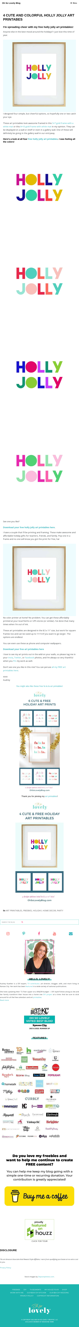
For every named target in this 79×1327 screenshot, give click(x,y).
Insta (10, 657)
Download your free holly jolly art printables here (29, 527)
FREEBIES (27, 910)
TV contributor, (34, 983)
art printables (51, 796)
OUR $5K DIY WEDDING (59, 1293)
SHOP (64, 1290)
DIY (25, 1290)
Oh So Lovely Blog (11, 3)
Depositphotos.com (46, 1276)
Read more (4, 1000)
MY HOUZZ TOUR (52, 1290)
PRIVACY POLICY (26, 1296)
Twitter (17, 657)
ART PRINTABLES (14, 910)
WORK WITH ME (16, 1293)
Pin (14, 661)
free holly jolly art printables (43, 139)
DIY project (48, 994)
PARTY (60, 910)
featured (29, 986)
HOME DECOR (49, 910)
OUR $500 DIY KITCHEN (36, 1293)
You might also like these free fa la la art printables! (39, 686)
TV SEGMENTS (35, 1290)
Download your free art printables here (23, 649)
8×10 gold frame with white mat (35, 126)
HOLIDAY (37, 910)
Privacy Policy (5, 1267)
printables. (37, 997)
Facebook (30, 657)
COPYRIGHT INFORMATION (48, 1296)
